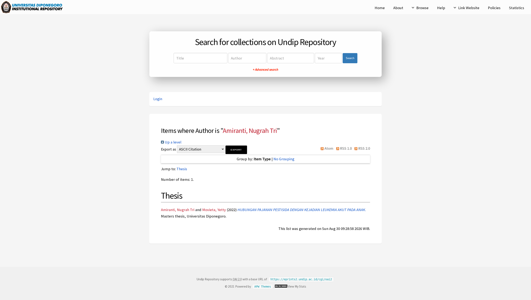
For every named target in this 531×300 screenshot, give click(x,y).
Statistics (516, 7)
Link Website (468, 7)
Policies (494, 7)
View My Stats (297, 286)
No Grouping (283, 159)
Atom (328, 148)
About (398, 7)
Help (441, 7)
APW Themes (262, 286)
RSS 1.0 (345, 148)
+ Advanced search (265, 69)
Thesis (182, 168)
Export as (168, 149)
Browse (422, 7)
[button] (236, 150)
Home (380, 7)
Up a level (172, 142)
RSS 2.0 (363, 148)
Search (350, 58)
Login (157, 98)
